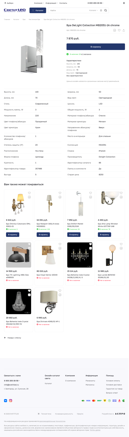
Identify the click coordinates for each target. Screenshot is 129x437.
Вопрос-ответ (112, 393)
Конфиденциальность (64, 414)
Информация (92, 375)
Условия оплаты (113, 381)
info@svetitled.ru (11, 385)
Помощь (110, 375)
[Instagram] (10, 400)
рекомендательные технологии (52, 421)
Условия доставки (114, 385)
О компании (70, 381)
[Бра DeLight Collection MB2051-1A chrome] (33, 52)
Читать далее (95, 430)
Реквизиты (90, 381)
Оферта (80, 414)
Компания (70, 375)
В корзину (96, 46)
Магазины (90, 385)
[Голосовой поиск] (101, 10)
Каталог (48, 383)
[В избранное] (119, 30)
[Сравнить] (114, 30)
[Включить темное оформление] (124, 3)
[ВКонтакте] (5, 400)
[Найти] (105, 10)
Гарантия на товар (114, 389)
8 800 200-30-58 (95, 3)
